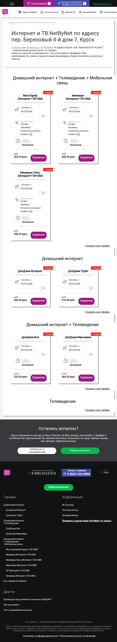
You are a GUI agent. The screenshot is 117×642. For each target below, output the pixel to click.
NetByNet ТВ (70, 12)
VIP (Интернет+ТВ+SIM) (17, 570)
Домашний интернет (14, 505)
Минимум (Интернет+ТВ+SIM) (78, 97)
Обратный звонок (102, 4)
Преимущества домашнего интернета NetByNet (27, 599)
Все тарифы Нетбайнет (15, 581)
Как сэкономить (12, 604)
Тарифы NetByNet (29, 12)
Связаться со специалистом (37, 450)
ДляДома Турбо (78, 271)
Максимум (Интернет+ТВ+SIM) (21, 565)
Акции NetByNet (89, 12)
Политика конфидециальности (40, 636)
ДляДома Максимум (78, 337)
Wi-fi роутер (68, 505)
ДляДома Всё (30, 337)
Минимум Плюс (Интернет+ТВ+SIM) (30, 174)
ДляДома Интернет (30, 271)
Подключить (38, 157)
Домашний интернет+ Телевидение (14, 521)
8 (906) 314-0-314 (44, 473)
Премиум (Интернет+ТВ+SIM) (20, 576)
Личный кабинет (70, 515)
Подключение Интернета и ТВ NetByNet (32, 47)
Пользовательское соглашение (77, 636)
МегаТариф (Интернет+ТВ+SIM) (30, 97)
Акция (49, 92)
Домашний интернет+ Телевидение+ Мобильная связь (14, 541)
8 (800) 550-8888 (78, 474)
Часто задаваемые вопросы (18, 610)
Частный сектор (51, 12)
